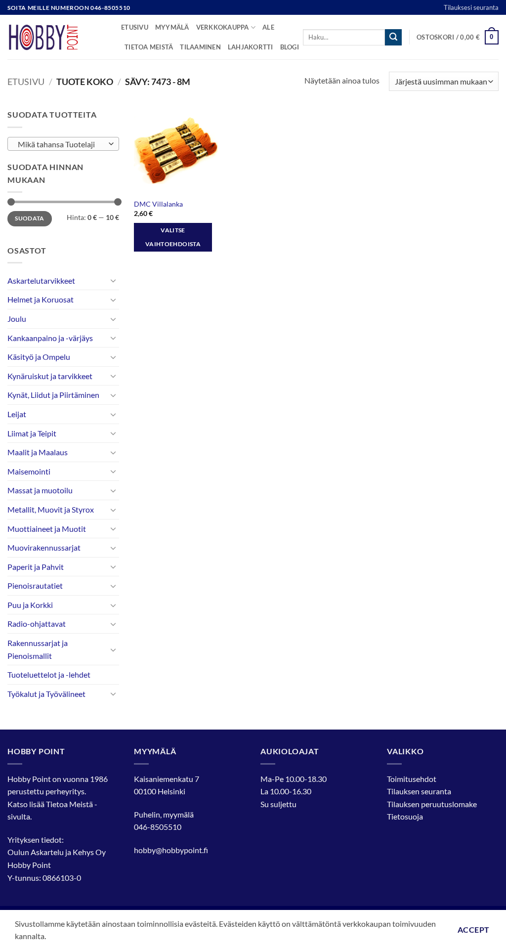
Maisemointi (28, 471)
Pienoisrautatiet (35, 585)
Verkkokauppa (222, 27)
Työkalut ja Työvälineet (46, 693)
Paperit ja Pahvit (35, 566)
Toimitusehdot (411, 778)
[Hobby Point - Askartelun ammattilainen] (56, 37)
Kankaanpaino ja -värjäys (50, 338)
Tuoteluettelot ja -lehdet (48, 674)
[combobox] (63, 144)
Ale (268, 27)
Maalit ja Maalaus (37, 452)
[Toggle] (113, 280)
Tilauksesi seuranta (471, 7)
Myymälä (172, 27)
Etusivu (134, 27)
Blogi (289, 47)
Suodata (29, 218)
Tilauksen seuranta (419, 791)
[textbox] (61, 144)
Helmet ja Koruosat (40, 299)
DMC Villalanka (158, 204)
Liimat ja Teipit (31, 433)
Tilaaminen (200, 47)
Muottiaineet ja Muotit (46, 528)
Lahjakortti (250, 47)
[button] (458, 37)
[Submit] (393, 37)
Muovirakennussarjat (44, 547)
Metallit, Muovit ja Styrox (50, 509)
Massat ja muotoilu (40, 490)
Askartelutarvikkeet (41, 280)
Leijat (16, 414)
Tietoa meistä (149, 47)
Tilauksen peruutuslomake (432, 804)
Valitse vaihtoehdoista (173, 237)
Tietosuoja (405, 816)
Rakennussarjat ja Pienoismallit (37, 649)
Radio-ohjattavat (36, 623)
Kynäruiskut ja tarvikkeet (49, 376)
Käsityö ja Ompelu (38, 356)
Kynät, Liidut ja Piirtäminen (53, 394)
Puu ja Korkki (30, 604)
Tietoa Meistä (69, 804)
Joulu (16, 318)
